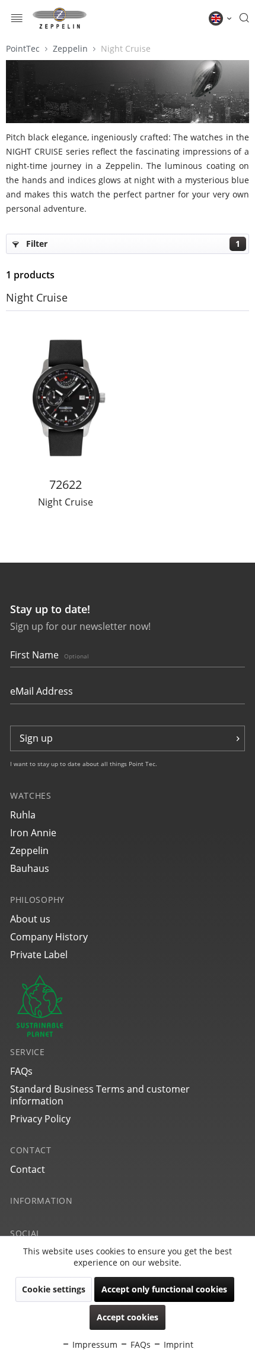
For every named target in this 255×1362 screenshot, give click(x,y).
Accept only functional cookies (164, 1289)
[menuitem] (17, 18)
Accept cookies (127, 1317)
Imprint (177, 1344)
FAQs (21, 1071)
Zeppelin (71, 48)
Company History (49, 936)
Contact (27, 1169)
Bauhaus (29, 868)
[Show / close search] (244, 18)
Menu (17, 19)
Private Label (39, 954)
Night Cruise (126, 48)
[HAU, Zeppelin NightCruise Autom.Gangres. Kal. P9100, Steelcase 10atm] (65, 397)
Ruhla (23, 814)
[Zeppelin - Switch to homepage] (60, 18)
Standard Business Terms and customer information (100, 1094)
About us (30, 918)
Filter (132, 243)
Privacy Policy (40, 1118)
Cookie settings (53, 1289)
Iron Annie (33, 832)
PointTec (24, 48)
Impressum (93, 1344)
